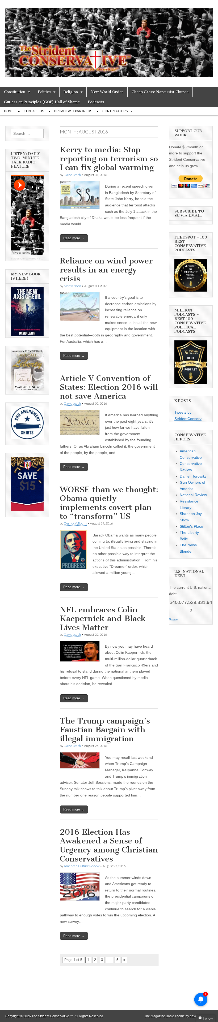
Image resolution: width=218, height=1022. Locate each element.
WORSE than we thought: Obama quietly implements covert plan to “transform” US (109, 503)
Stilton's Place (191, 526)
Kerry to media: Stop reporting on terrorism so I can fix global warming (109, 158)
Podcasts (96, 102)
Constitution (14, 92)
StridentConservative (23, 258)
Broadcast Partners (73, 111)
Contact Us (34, 111)
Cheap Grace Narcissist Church (160, 92)
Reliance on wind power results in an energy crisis (106, 269)
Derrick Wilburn (75, 523)
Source (173, 619)
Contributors (115, 111)
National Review (193, 495)
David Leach (72, 175)
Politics (44, 92)
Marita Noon (72, 286)
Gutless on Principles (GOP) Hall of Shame (42, 102)
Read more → (74, 238)
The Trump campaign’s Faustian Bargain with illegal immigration (105, 729)
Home (9, 111)
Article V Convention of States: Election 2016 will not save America (109, 387)
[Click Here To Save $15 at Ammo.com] (27, 510)
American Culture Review (81, 866)
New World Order (107, 92)
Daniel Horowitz (193, 476)
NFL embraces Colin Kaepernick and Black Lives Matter (103, 618)
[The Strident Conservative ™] (109, 39)
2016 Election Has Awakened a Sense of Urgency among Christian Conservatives (109, 845)
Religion (71, 92)
